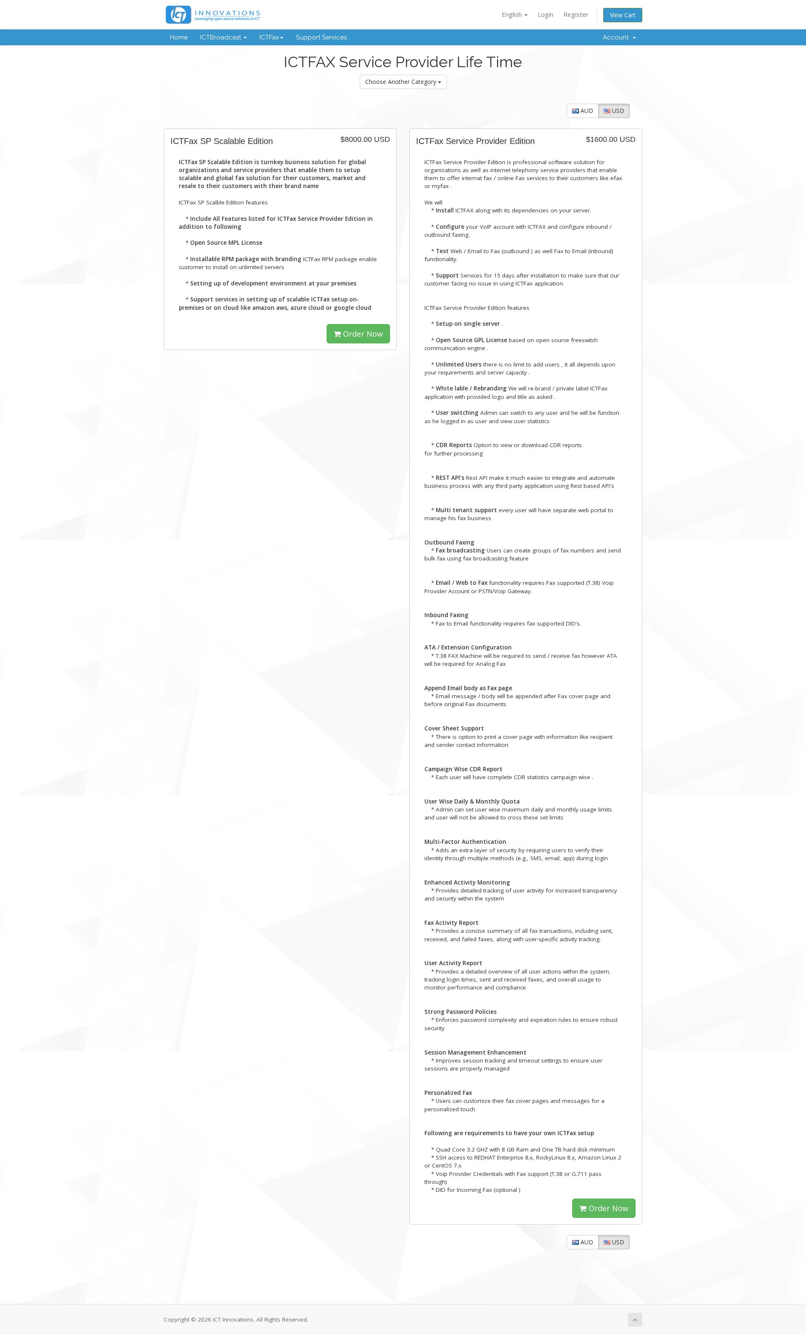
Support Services (321, 37)
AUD (586, 111)
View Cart (623, 15)
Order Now (362, 334)
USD (617, 111)
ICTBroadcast (221, 37)
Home (179, 37)
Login (545, 14)
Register (576, 14)
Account (617, 37)
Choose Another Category (401, 82)
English (512, 14)
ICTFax (269, 37)
